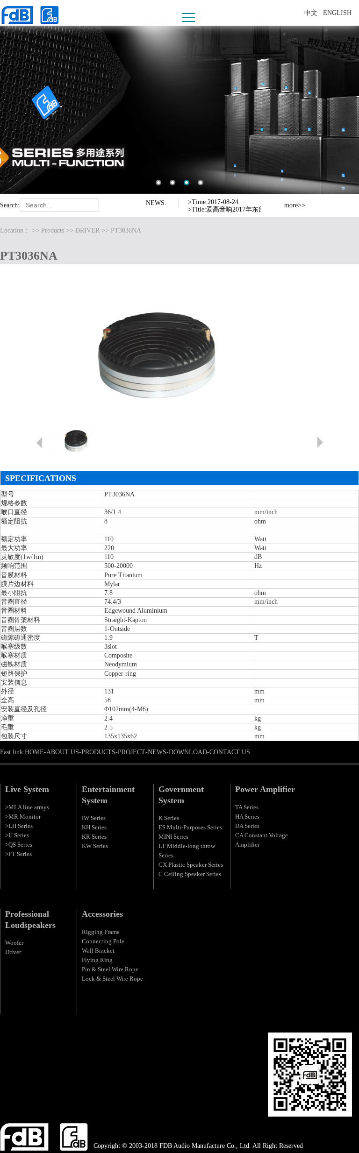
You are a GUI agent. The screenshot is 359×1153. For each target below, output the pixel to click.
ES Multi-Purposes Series (190, 827)
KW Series (95, 845)
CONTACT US (229, 752)
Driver (13, 951)
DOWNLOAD (188, 752)
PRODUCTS (98, 752)
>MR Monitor (23, 816)
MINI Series (173, 836)
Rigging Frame (101, 931)
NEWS (157, 752)
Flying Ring (97, 959)
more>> (294, 205)
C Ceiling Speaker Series (189, 873)
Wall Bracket (98, 950)
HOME (34, 752)
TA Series (246, 807)
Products (52, 230)
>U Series (17, 835)
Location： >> (20, 230)
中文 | (312, 12)
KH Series (94, 827)
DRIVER (87, 230)
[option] (224, 197)
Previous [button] (274, 201)
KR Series (94, 836)
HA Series (247, 816)
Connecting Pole (103, 941)
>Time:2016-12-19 (213, 213)
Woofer (14, 942)
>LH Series (19, 825)
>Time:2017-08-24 (213, 193)
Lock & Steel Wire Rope (112, 978)
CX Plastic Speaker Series (190, 864)
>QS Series (18, 844)
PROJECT (131, 752)
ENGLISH (337, 12)
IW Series (94, 817)
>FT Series (18, 853)
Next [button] (274, 210)
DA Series (247, 825)
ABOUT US (62, 752)
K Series (168, 817)
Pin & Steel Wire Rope (110, 969)
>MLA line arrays (27, 807)
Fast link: (12, 752)
